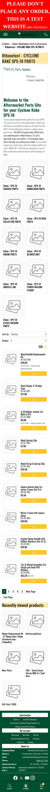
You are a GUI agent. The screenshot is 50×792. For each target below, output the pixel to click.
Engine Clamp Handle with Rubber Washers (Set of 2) (33, 540)
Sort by (5, 334)
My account (15, 735)
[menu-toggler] (5, 34)
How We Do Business (30, 719)
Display (5, 340)
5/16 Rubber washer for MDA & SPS (32, 413)
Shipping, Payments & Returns (25, 726)
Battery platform (33, 633)
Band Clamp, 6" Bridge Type (31, 387)
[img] (9, 785)
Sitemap (30, 742)
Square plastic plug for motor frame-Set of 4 (31, 488)
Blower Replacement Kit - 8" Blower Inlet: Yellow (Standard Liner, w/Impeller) (12, 638)
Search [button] (9, 788)
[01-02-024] (10, 390)
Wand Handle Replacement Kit (33, 356)
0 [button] (43, 784)
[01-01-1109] (10, 444)
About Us (16, 719)
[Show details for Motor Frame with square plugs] (10, 517)
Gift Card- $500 (9, 704)
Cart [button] (41, 788)
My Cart (36, 735)
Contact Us (20, 742)
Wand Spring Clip (29, 440)
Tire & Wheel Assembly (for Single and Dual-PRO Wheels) (33, 567)
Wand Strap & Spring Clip (33, 463)
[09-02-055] (10, 491)
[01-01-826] (10, 569)
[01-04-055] (10, 468)
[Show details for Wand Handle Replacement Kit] (10, 358)
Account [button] (26, 788)
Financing (36, 738)
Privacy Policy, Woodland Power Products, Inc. (25, 723)
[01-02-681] (10, 543)
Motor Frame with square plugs (33, 514)
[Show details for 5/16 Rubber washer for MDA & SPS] (10, 416)
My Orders (26, 735)
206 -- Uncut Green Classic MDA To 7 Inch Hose (35, 673)
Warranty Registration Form (20, 738)
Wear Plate (7, 670)
